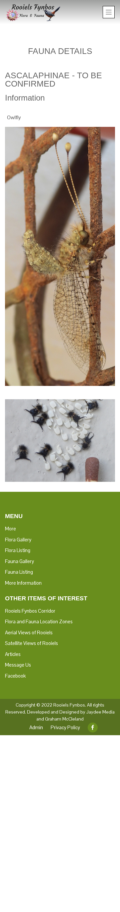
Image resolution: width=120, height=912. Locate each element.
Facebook (15, 676)
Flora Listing (17, 550)
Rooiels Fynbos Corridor (30, 611)
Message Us (18, 665)
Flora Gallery (18, 539)
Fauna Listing (19, 572)
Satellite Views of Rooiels (31, 643)
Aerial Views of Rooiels (29, 632)
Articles (13, 654)
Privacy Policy (65, 727)
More (10, 528)
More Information (23, 583)
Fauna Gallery (19, 561)
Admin (36, 727)
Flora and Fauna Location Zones (39, 621)
